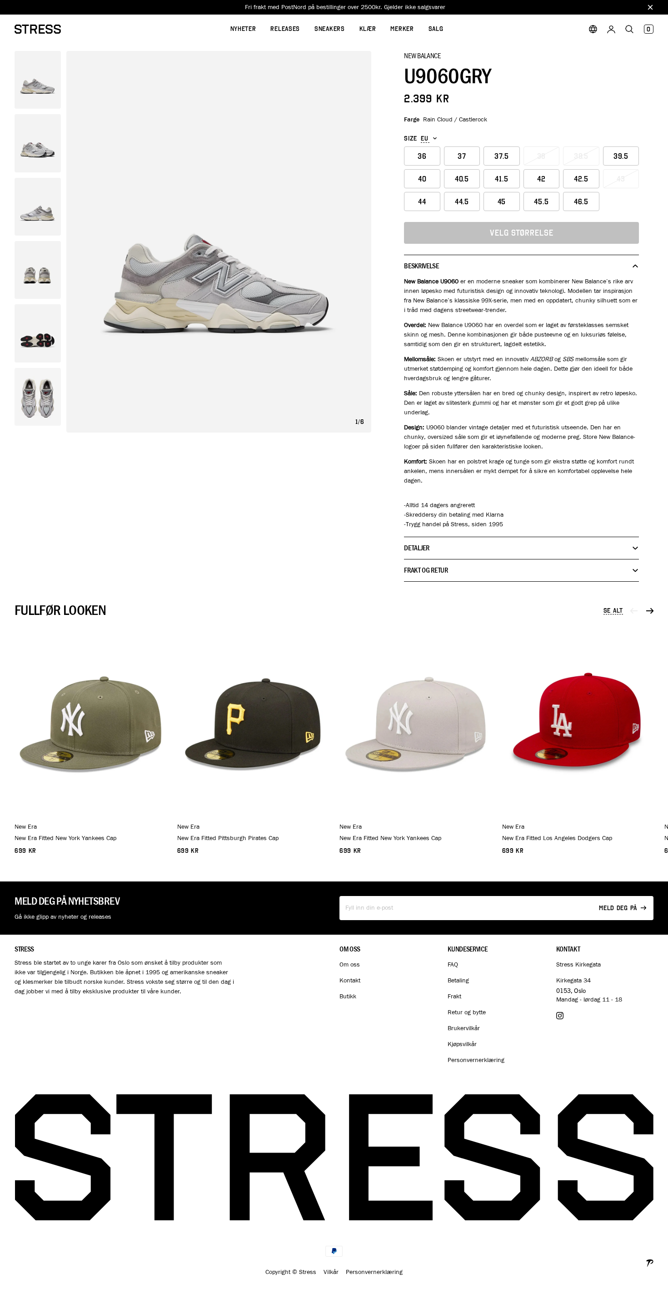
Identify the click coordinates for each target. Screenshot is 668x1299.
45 (502, 201)
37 (462, 156)
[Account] (611, 29)
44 (422, 201)
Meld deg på (618, 908)
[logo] (38, 29)
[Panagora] (649, 1262)
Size (410, 139)
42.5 (581, 179)
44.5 (462, 201)
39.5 (620, 156)
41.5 (501, 179)
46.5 (581, 201)
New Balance (422, 55)
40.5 (462, 179)
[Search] (629, 29)
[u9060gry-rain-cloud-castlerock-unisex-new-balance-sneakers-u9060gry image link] (218, 242)
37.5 (501, 156)
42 (541, 179)
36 (422, 156)
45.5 (541, 201)
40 (422, 179)
